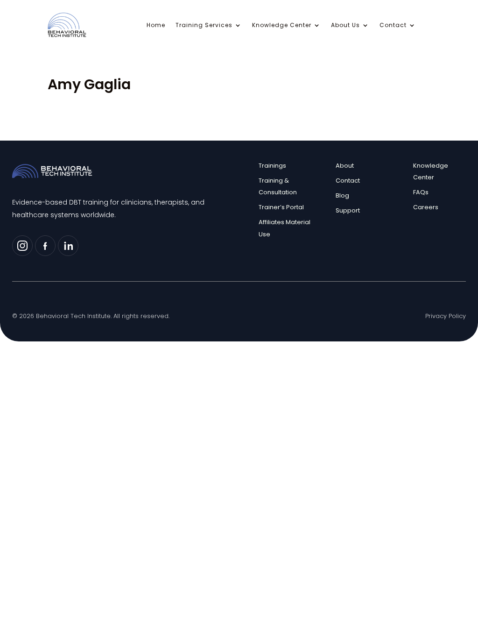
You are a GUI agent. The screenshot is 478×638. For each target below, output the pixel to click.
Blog (342, 195)
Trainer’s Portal (281, 207)
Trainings (272, 166)
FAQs (421, 192)
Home (156, 25)
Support (348, 210)
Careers (425, 207)
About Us (345, 25)
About (345, 166)
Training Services (204, 25)
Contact (393, 25)
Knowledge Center (281, 25)
